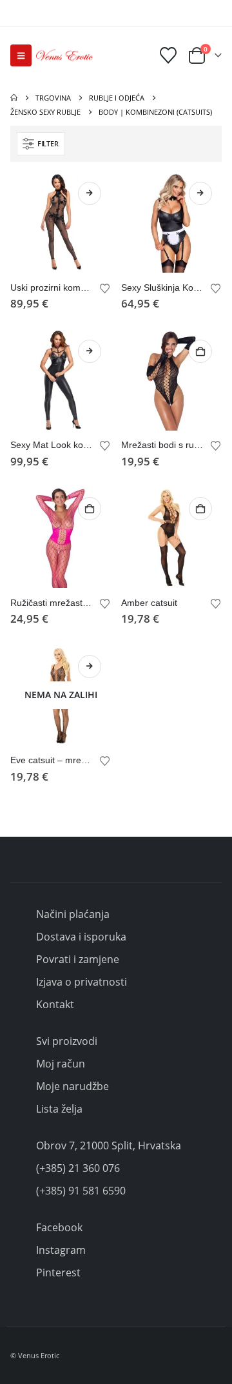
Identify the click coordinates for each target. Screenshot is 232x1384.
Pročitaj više (89, 666)
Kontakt (55, 1004)
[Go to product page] (60, 222)
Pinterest (58, 1272)
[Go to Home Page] (13, 98)
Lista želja (59, 1109)
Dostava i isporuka (81, 937)
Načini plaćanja (73, 914)
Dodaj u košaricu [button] (200, 351)
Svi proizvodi (66, 1041)
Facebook (59, 1227)
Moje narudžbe (72, 1086)
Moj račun (60, 1064)
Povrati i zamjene (77, 959)
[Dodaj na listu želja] (105, 287)
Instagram (61, 1250)
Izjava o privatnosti (81, 982)
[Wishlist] (169, 55)
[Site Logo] (64, 55)
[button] (21, 55)
